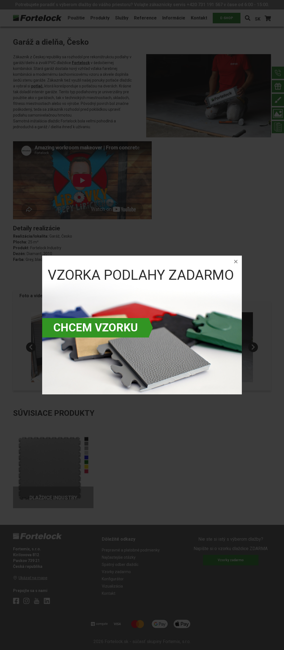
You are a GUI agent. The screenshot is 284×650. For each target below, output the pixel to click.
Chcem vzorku (95, 327)
